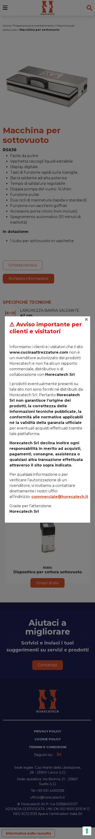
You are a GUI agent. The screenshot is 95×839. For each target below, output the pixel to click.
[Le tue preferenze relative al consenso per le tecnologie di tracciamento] (87, 831)
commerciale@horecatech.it (59, 496)
